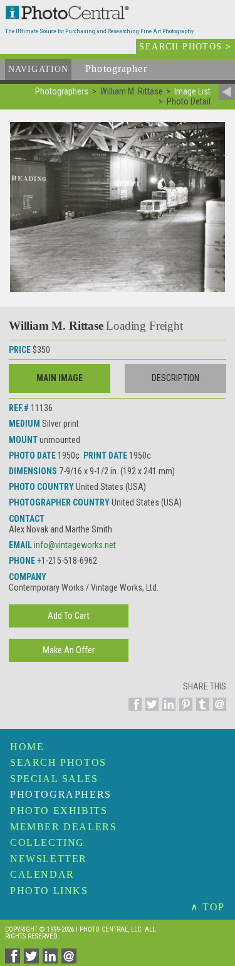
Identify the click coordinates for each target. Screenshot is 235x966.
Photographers (61, 794)
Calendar (42, 874)
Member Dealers (63, 826)
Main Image (59, 378)
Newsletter (48, 858)
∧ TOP (208, 907)
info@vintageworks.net (75, 545)
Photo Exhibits (58, 810)
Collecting (47, 842)
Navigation (38, 69)
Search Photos (58, 762)
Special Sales (54, 778)
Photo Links (49, 890)
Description (175, 378)
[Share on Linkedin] (167, 711)
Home (27, 746)
